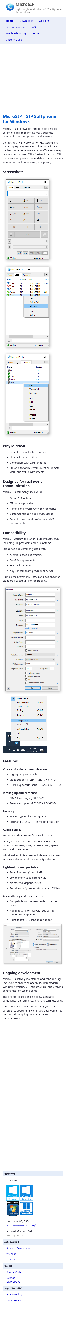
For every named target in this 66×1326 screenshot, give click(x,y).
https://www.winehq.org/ (21, 1225)
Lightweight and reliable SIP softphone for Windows (38, 11)
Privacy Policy (14, 1294)
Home (10, 20)
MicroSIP (24, 4)
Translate (11, 1259)
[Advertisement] (33, 1134)
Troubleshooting (16, 33)
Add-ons (44, 20)
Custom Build (14, 39)
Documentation (15, 27)
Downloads (26, 20)
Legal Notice (13, 1300)
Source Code (13, 1272)
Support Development (19, 1248)
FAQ (33, 27)
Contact (36, 33)
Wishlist (11, 1254)
